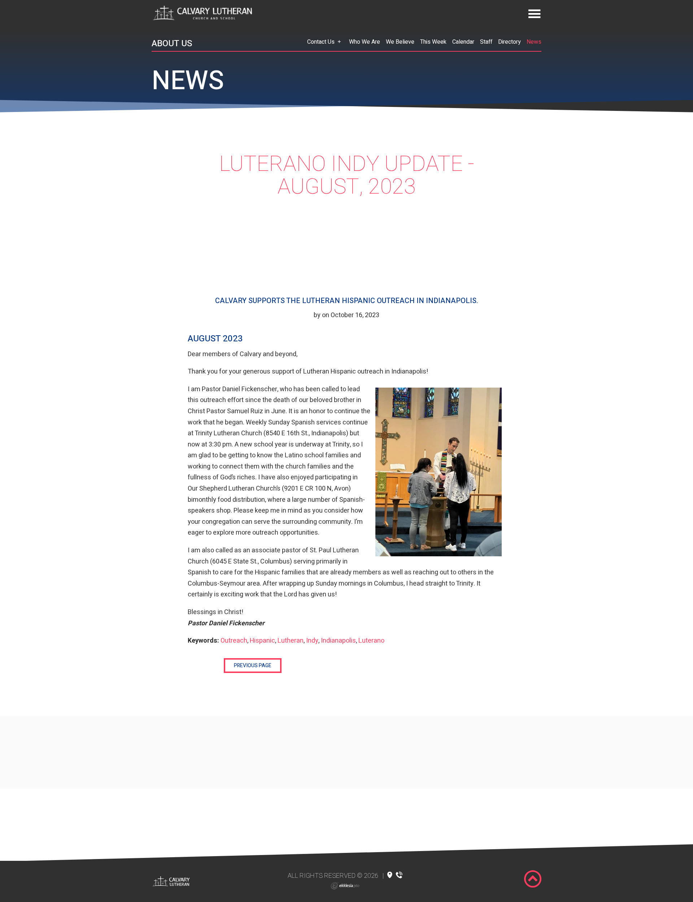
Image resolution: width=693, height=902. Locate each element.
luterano (371, 641)
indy (312, 641)
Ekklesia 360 (345, 885)
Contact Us (321, 42)
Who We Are (364, 42)
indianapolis (338, 641)
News (534, 42)
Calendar (463, 42)
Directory (509, 42)
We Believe (400, 42)
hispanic (262, 641)
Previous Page (252, 665)
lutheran (291, 641)
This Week (433, 42)
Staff (486, 42)
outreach (234, 641)
